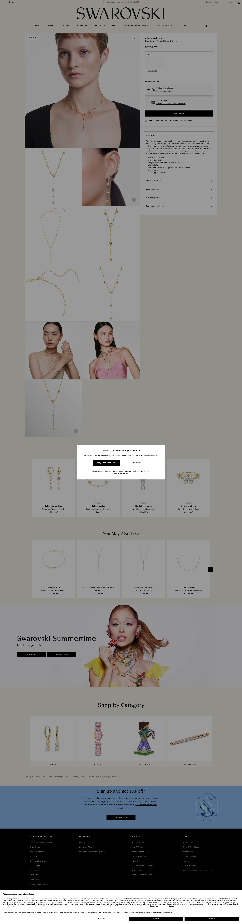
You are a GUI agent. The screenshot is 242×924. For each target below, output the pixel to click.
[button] (162, 447)
